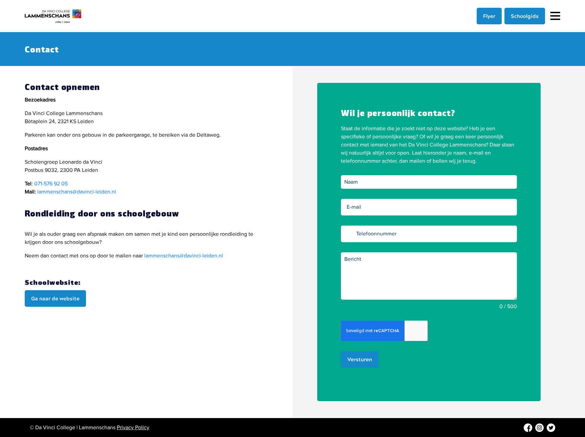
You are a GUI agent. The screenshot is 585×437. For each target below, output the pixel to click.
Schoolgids (525, 16)
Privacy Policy (133, 427)
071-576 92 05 (51, 183)
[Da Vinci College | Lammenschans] (58, 16)
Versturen (359, 359)
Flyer (489, 16)
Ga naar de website (55, 298)
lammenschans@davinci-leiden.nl (76, 191)
